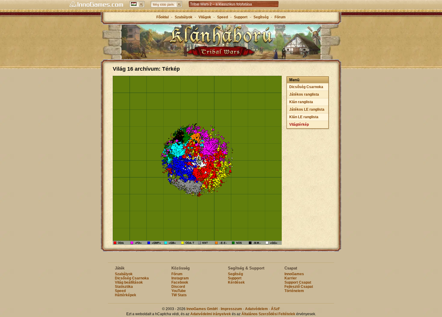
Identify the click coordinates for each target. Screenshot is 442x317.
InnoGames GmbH (202, 309)
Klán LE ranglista (303, 117)
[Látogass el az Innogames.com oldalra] (96, 5)
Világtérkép (299, 124)
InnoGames (294, 274)
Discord (178, 287)
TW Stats (179, 295)
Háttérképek (125, 295)
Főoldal (162, 17)
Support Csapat (297, 282)
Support (240, 17)
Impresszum (231, 309)
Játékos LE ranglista (306, 109)
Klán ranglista (301, 102)
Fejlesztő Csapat (298, 287)
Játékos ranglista (304, 94)
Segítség (261, 17)
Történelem (294, 291)
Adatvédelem (256, 309)
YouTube (178, 291)
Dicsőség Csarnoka (306, 87)
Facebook (179, 282)
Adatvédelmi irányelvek (210, 314)
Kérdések (236, 282)
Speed (223, 17)
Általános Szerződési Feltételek (268, 314)
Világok (204, 17)
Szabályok (183, 17)
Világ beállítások (129, 282)
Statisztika (124, 287)
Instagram (180, 278)
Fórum (280, 17)
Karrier (290, 278)
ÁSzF (275, 309)
